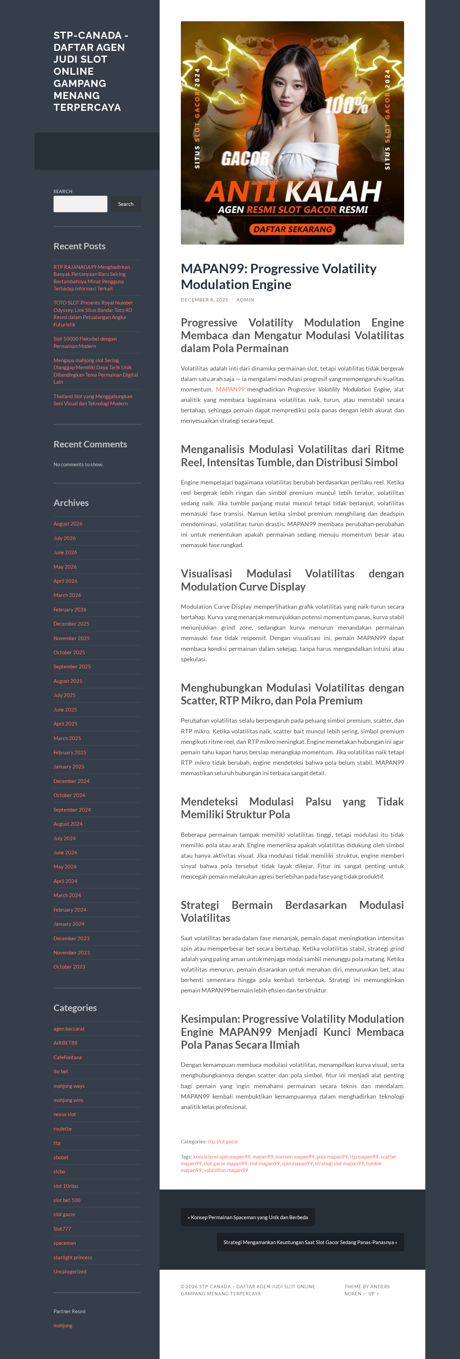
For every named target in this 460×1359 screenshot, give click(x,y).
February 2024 (70, 910)
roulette (63, 1129)
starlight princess (73, 1257)
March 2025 (67, 738)
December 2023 (72, 938)
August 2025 (68, 681)
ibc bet (61, 1071)
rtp (57, 1143)
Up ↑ (374, 1293)
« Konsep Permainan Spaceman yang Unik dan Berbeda (248, 1217)
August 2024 (68, 824)
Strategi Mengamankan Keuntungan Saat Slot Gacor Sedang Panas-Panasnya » (310, 1242)
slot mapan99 (265, 1163)
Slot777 (62, 1229)
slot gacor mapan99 (226, 1163)
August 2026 (68, 523)
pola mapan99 (332, 1156)
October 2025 (69, 652)
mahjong (63, 1325)
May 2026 (65, 567)
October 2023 (69, 966)
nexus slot (65, 1114)
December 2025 (72, 624)
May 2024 (65, 866)
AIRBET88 (65, 1043)
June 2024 (65, 852)
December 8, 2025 (204, 300)
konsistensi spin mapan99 (222, 1156)
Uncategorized (70, 1271)
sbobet (61, 1157)
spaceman (65, 1243)
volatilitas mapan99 (226, 1170)
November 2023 (72, 952)
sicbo (59, 1171)
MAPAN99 (230, 389)
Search (63, 191)
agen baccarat (69, 1028)
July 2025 (65, 695)
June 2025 (65, 709)
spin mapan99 (297, 1163)
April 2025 (65, 724)
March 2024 (67, 895)
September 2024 (72, 810)
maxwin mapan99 (295, 1156)
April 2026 (65, 581)
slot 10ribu (66, 1186)
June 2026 (65, 552)
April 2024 (65, 881)
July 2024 (65, 838)
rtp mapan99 (364, 1156)
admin (245, 300)
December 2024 (72, 781)
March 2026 (67, 595)
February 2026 (70, 609)
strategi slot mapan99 (339, 1163)
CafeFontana (68, 1057)
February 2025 (70, 752)
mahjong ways (69, 1086)
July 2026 (65, 538)
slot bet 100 (67, 1200)
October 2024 (69, 795)
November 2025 (72, 638)
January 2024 (69, 924)
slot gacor (64, 1214)
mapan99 (263, 1156)
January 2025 (69, 766)
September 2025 (72, 666)
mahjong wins (69, 1100)
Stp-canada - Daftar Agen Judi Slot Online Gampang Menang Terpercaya (91, 71)
